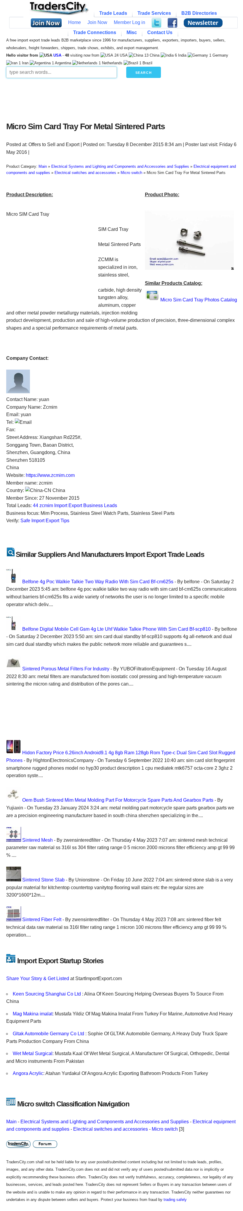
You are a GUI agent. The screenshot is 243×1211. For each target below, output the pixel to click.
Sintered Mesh (37, 840)
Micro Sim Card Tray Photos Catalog (198, 299)
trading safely (175, 1199)
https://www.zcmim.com (50, 475)
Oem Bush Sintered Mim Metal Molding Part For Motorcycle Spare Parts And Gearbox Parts (117, 800)
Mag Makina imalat (32, 1013)
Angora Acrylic (28, 1073)
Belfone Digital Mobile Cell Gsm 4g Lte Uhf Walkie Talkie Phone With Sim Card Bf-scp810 (116, 629)
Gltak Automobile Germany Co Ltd (49, 1033)
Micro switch (165, 1129)
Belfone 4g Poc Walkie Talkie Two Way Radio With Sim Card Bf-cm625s (97, 581)
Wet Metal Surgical (32, 1053)
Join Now (97, 22)
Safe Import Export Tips (44, 520)
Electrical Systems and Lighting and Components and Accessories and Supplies (104, 1121)
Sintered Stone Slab (43, 879)
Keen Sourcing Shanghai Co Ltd (47, 993)
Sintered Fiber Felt (41, 919)
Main (11, 1121)
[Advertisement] (121, 98)
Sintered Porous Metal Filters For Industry (65, 668)
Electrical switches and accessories (110, 1129)
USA (57, 55)
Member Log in (129, 22)
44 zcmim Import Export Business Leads (75, 505)
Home (74, 22)
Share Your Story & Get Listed (37, 978)
